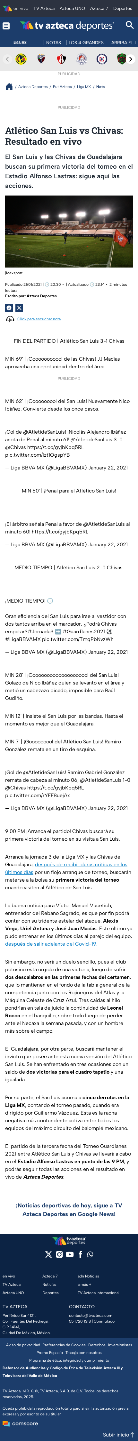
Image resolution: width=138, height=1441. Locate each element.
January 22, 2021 (108, 468)
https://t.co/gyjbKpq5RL (55, 447)
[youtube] (70, 1256)
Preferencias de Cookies (64, 1345)
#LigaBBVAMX (23, 639)
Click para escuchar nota (39, 319)
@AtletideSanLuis (44, 432)
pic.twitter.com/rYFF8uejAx (37, 795)
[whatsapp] (90, 1256)
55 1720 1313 (80, 1321)
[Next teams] (130, 59)
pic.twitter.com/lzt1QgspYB (37, 455)
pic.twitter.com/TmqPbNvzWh (78, 639)
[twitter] (49, 1256)
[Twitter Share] (19, 308)
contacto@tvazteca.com (90, 1315)
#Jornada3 (41, 631)
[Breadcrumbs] (11, 87)
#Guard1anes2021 (84, 631)
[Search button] (130, 26)
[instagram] (59, 1256)
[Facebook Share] (9, 308)
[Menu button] (6, 26)
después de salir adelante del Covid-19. (51, 944)
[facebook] (80, 1256)
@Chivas (15, 447)
